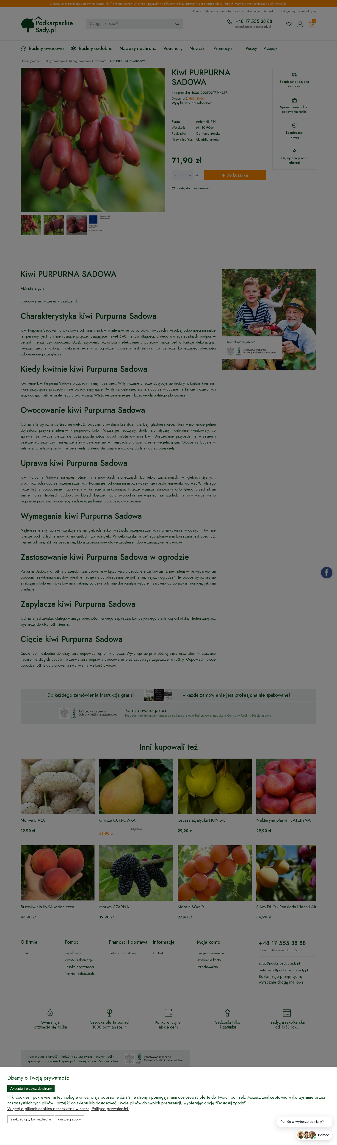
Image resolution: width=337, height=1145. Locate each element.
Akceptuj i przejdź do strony (31, 1088)
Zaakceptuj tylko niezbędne (31, 1119)
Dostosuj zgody (69, 1119)
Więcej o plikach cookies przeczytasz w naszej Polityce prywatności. (68, 1109)
